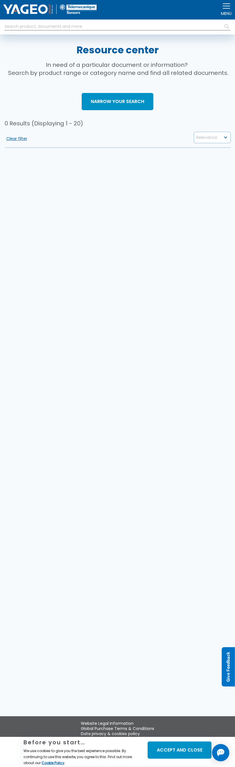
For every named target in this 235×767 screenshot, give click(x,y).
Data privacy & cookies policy (110, 734)
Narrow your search (117, 101)
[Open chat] (220, 752)
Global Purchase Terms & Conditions (117, 728)
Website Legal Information (107, 723)
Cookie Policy (53, 762)
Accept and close (179, 750)
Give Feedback (228, 667)
